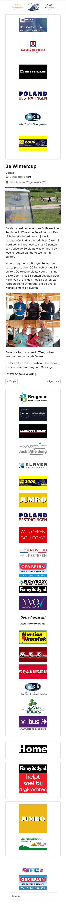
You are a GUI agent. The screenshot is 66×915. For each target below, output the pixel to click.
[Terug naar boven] (60, 908)
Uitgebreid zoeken (20, 906)
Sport (27, 176)
